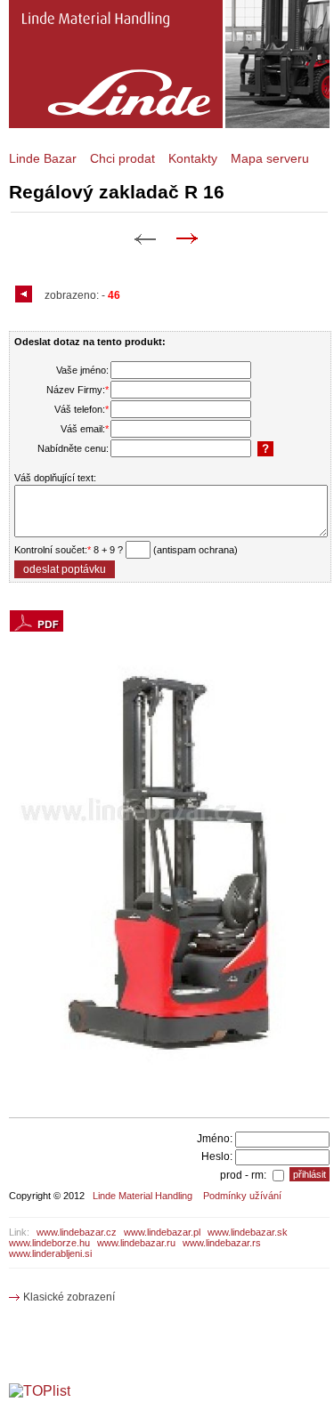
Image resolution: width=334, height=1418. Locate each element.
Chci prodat (122, 158)
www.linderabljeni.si (50, 1253)
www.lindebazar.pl (162, 1232)
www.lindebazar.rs (222, 1242)
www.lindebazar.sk (248, 1232)
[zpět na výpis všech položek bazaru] (26, 295)
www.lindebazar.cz (77, 1232)
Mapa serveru (270, 158)
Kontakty (192, 158)
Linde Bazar (43, 158)
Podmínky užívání (242, 1195)
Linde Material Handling (142, 1195)
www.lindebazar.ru (136, 1242)
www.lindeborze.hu (49, 1242)
